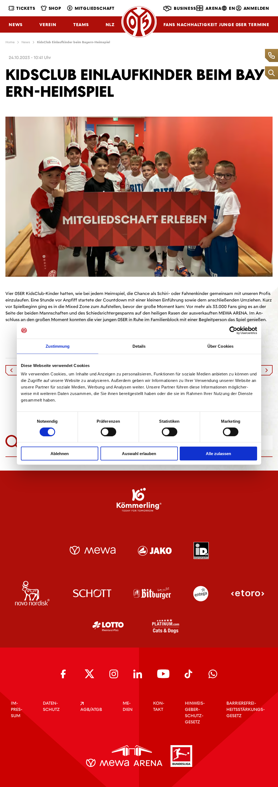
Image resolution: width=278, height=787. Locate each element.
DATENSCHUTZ (51, 706)
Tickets (25, 8)
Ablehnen (59, 453)
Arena (214, 8)
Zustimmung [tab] (58, 346)
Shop (55, 8)
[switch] (108, 431)
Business (185, 8)
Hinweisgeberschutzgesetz (195, 712)
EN (232, 8)
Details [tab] (139, 346)
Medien (127, 706)
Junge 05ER (233, 24)
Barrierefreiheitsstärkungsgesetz (245, 709)
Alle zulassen (218, 453)
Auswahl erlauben (139, 453)
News (16, 24)
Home (10, 42)
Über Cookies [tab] (220, 346)
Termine (258, 24)
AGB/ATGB (91, 709)
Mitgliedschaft (95, 8)
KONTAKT (158, 706)
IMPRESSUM (16, 709)
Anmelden (256, 8)
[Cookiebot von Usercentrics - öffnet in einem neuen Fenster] (233, 330)
